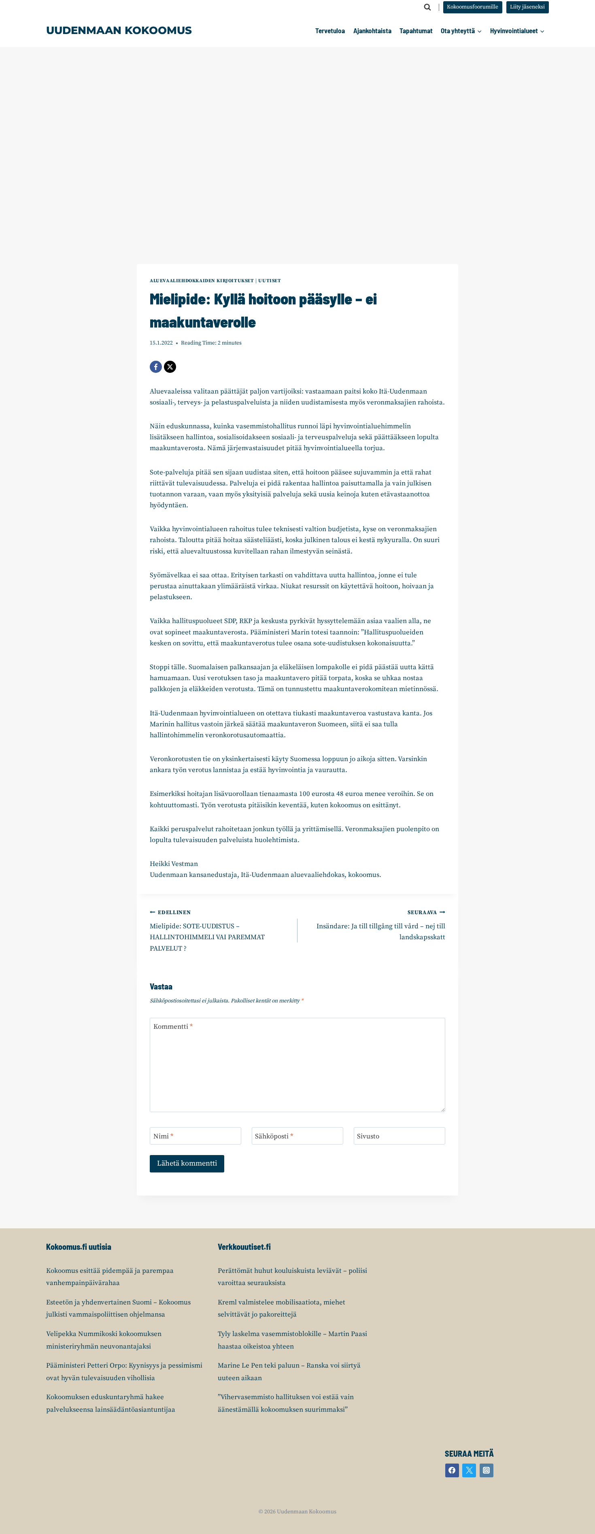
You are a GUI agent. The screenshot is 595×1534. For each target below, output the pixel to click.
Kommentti (173, 1026)
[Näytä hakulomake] (427, 7)
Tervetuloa (330, 30)
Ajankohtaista (372, 30)
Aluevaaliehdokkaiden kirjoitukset (202, 281)
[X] (170, 367)
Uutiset (269, 281)
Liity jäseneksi (527, 7)
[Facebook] (156, 367)
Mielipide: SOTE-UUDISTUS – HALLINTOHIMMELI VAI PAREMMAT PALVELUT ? (207, 931)
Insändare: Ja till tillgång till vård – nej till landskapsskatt (381, 925)
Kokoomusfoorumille (472, 7)
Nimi (163, 1136)
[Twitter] (469, 1470)
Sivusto (368, 1136)
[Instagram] (486, 1470)
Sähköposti (274, 1136)
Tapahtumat (416, 30)
